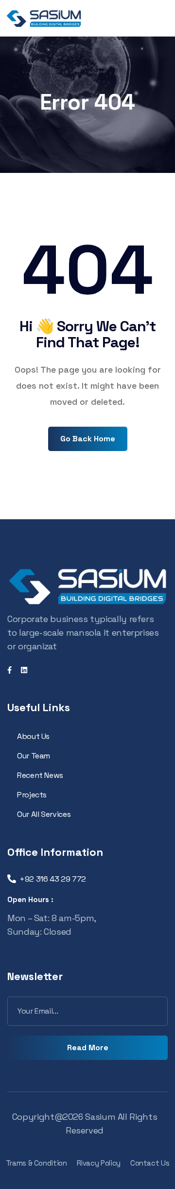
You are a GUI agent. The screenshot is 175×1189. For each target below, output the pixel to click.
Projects (32, 795)
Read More (87, 1047)
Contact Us (149, 1163)
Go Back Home (87, 439)
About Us (33, 736)
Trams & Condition (36, 1163)
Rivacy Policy (99, 1163)
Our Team (33, 756)
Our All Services (43, 814)
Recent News (40, 775)
